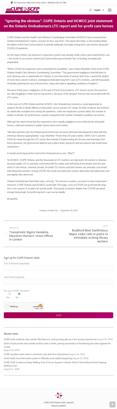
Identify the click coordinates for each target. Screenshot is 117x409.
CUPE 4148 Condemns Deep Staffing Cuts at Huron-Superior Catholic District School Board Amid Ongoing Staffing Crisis (55, 364)
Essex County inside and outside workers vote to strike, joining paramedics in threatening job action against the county (57, 345)
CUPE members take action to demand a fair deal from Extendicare (36, 354)
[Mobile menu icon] (110, 10)
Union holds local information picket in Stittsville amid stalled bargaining (38, 358)
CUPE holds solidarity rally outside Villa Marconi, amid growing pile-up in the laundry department (50, 339)
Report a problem (58, 406)
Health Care (53, 211)
